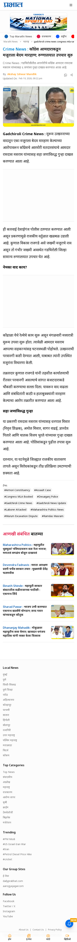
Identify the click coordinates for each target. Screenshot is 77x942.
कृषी (5, 802)
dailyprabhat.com (13, 881)
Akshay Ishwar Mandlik (22, 74)
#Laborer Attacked (15, 509)
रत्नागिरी (7, 730)
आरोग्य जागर (9, 797)
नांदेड (5, 694)
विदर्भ (5, 750)
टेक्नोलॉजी (8, 812)
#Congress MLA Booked (18, 496)
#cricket (7, 859)
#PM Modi (9, 839)
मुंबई (5, 674)
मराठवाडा (7, 745)
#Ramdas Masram (52, 516)
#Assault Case (42, 490)
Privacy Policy (55, 929)
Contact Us (38, 929)
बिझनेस (6, 817)
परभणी (6, 710)
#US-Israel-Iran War (14, 844)
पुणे (4, 679)
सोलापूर (6, 725)
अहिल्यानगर (8, 699)
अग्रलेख (6, 782)
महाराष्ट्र (26, 41)
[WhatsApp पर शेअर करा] (65, 75)
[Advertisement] (30, 194)
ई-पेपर (6, 876)
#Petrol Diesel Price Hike (17, 854)
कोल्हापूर (7, 704)
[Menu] (71, 5)
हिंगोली (6, 720)
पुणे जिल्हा (8, 689)
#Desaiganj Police (47, 496)
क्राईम (5, 807)
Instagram (9, 911)
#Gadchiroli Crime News (18, 503)
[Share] (72, 75)
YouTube (8, 916)
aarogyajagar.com (13, 886)
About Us (23, 929)
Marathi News (11, 41)
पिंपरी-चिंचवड (9, 684)
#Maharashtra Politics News (47, 509)
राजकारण (7, 792)
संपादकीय (7, 777)
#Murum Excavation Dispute (21, 516)
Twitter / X (9, 906)
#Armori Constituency (17, 490)
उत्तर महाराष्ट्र (9, 735)
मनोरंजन (7, 822)
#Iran (6, 849)
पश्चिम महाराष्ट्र (10, 740)
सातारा (6, 715)
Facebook (8, 901)
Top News (9, 772)
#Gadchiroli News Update (51, 503)
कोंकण (6, 755)
